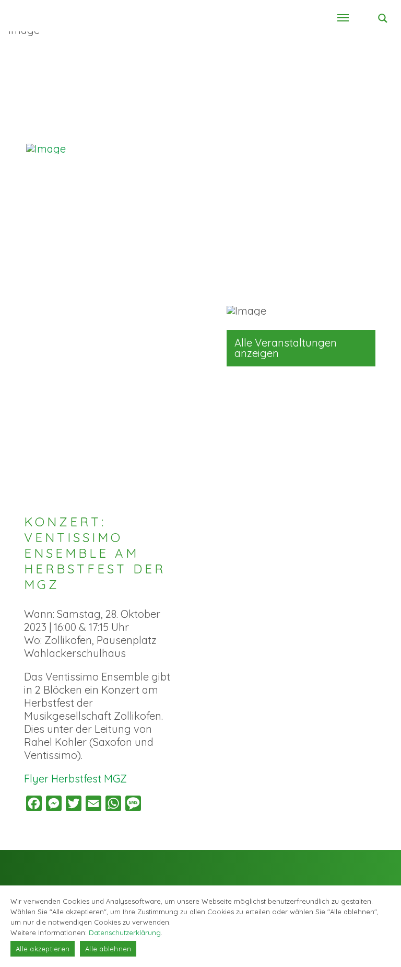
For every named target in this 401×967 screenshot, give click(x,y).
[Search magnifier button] (382, 18)
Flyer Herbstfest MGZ (75, 778)
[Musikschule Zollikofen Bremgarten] (78, 149)
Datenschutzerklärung (125, 932)
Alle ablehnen (108, 949)
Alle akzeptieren (42, 949)
